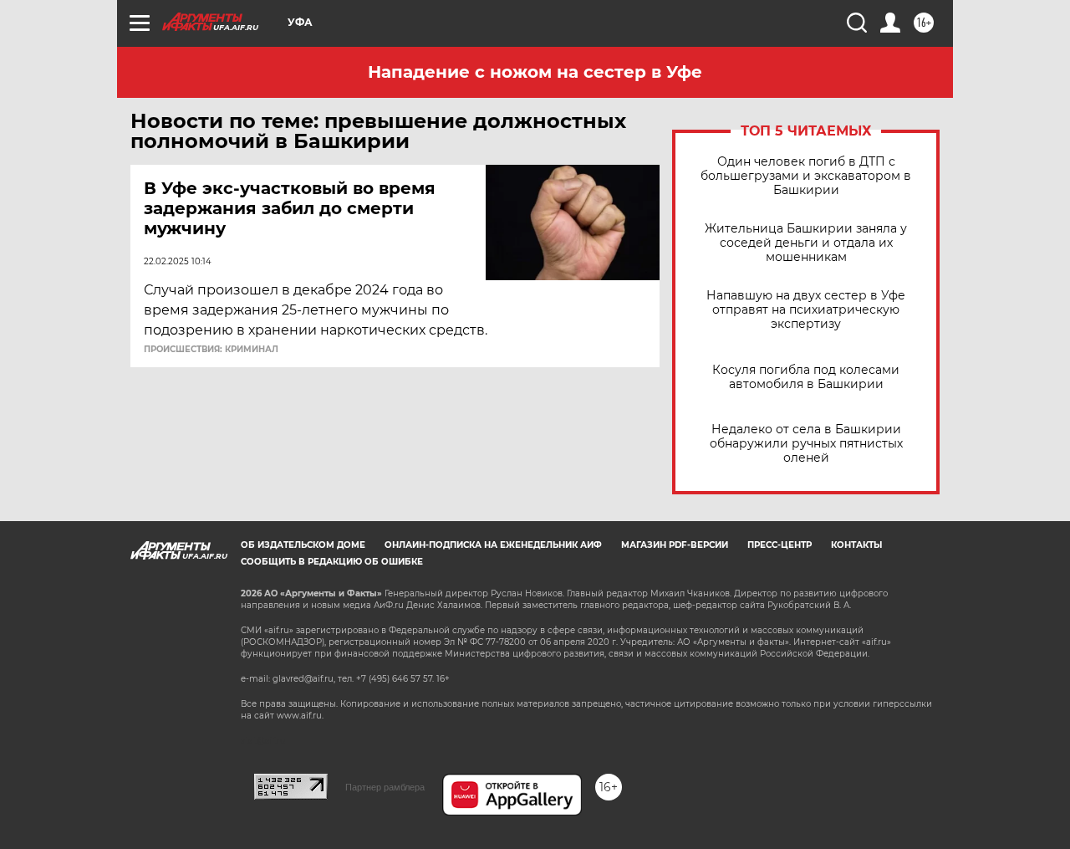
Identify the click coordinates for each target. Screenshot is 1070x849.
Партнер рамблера (385, 787)
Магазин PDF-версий (674, 545)
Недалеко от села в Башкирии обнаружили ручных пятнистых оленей (806, 443)
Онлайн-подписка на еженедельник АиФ (493, 545)
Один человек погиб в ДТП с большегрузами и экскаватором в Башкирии (806, 176)
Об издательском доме (303, 545)
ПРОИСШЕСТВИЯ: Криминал (211, 349)
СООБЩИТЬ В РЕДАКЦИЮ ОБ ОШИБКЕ (332, 561)
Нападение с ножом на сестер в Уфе (535, 72)
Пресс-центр (779, 545)
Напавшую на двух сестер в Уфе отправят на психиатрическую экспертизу (805, 310)
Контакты (856, 545)
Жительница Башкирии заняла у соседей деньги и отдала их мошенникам (806, 243)
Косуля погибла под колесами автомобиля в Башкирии (805, 377)
